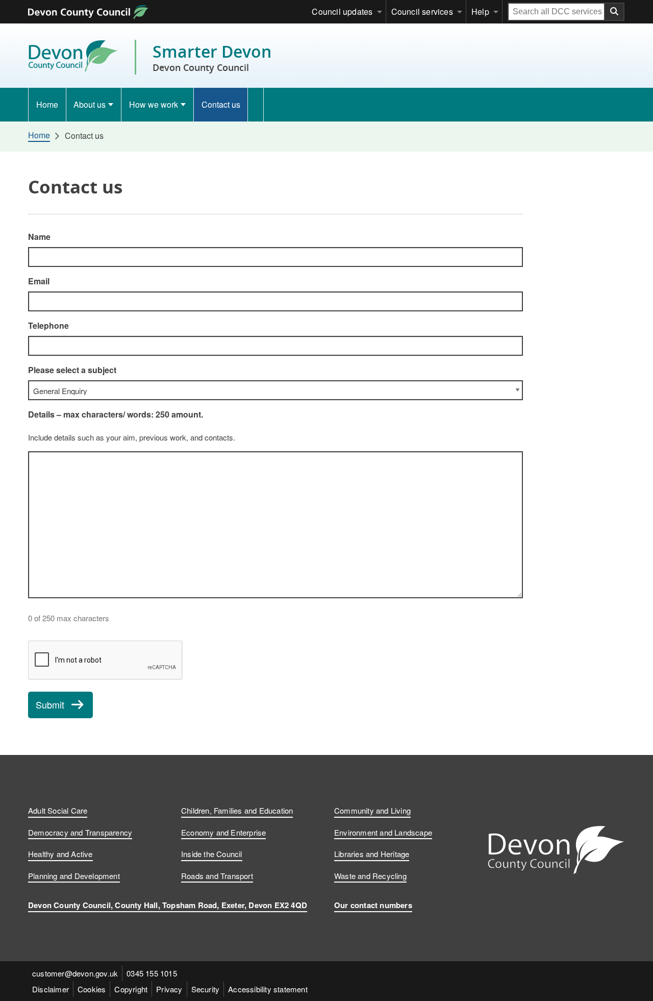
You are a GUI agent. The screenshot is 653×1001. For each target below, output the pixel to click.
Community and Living (372, 810)
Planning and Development (74, 875)
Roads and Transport (217, 875)
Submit (50, 704)
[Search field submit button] (614, 12)
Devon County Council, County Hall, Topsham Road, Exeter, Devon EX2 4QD (167, 905)
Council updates (342, 11)
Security (205, 989)
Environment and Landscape (383, 832)
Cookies (92, 989)
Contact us (221, 104)
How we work (153, 104)
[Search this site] (256, 104)
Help (480, 11)
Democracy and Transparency (80, 832)
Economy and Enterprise (223, 832)
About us (89, 104)
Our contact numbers (373, 905)
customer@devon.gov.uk (75, 973)
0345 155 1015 (152, 973)
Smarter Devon (212, 57)
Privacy (169, 989)
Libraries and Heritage (371, 853)
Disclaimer (50, 989)
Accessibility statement (268, 989)
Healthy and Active (60, 853)
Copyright (130, 989)
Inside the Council (211, 853)
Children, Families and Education (237, 810)
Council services (422, 11)
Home (47, 104)
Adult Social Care (57, 810)
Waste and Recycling (370, 875)
